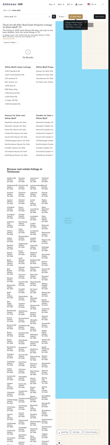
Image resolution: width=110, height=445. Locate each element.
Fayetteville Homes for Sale (23, 283)
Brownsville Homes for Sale (11, 327)
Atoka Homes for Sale (10, 240)
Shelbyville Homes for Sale (46, 294)
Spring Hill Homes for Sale (45, 389)
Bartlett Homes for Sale (10, 247)
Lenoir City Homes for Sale (33, 202)
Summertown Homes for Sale (47, 421)
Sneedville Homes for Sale (46, 325)
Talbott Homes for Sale (45, 435)
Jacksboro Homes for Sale (22, 436)
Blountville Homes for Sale (11, 287)
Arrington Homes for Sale (11, 216)
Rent (60, 4)
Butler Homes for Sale (10, 341)
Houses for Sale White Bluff (47, 71)
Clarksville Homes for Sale (11, 432)
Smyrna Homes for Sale (45, 318)
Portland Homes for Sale (45, 180)
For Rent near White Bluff (46, 82)
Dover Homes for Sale (22, 209)
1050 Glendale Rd (12, 104)
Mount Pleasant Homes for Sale (33, 398)
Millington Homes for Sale (34, 336)
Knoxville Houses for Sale (15, 130)
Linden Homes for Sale (33, 225)
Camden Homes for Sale (10, 356)
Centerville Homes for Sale (11, 378)
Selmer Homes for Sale (45, 263)
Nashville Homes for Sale (34, 430)
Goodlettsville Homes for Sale (24, 327)
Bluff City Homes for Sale (10, 295)
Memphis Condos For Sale (47, 126)
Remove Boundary (91, 432)
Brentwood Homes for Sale (11, 312)
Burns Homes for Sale (10, 334)
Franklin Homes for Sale (22, 291)
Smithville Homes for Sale (46, 310)
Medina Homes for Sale (33, 314)
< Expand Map (63, 432)
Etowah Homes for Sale (22, 269)
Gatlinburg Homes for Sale (23, 312)
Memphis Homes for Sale (33, 321)
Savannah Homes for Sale (46, 256)
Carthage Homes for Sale (11, 363)
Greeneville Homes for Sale (23, 356)
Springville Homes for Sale (46, 405)
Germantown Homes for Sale (24, 320)
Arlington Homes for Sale (10, 209)
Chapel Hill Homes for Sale (10, 386)
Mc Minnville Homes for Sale (33, 299)
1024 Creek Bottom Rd (14, 75)
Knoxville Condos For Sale (47, 130)
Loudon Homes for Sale (33, 240)
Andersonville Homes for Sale (12, 187)
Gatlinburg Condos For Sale (47, 155)
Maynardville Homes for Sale (35, 283)
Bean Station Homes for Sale (10, 262)
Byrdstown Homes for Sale (11, 348)
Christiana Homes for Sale (11, 408)
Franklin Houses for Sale (15, 148)
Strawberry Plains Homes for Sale (46, 413)
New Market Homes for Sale (33, 438)
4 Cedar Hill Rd (11, 100)
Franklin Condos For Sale (46, 148)
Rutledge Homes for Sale (45, 249)
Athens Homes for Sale (10, 232)
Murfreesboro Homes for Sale (35, 423)
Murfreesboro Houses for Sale (17, 144)
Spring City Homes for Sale (45, 380)
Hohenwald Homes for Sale (23, 422)
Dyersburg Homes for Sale (23, 223)
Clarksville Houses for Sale (16, 133)
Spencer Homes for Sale (45, 372)
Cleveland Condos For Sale (47, 151)
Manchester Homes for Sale (35, 269)
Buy (50, 4)
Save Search (99, 17)
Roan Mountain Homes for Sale (45, 209)
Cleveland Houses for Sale (16, 151)
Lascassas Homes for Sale (34, 180)
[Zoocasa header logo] (13, 4)
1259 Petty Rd (11, 96)
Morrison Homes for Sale (33, 365)
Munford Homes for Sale (33, 416)
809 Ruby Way (11, 89)
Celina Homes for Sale (10, 370)
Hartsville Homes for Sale (22, 385)
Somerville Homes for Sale (46, 341)
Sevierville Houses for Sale (16, 137)
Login (80, 4)
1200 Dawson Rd (12, 93)
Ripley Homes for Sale (45, 201)
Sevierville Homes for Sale (46, 270)
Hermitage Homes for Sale (23, 407)
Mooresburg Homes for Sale (35, 358)
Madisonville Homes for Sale (35, 261)
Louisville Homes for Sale (34, 247)
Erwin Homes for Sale (22, 252)
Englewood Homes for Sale (23, 245)
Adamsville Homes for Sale (11, 180)
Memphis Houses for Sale (15, 126)
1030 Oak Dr (10, 86)
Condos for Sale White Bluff (47, 75)
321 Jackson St (11, 78)
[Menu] (103, 4)
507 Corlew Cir (11, 82)
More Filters (77, 17)
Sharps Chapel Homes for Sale (45, 286)
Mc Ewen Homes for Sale (33, 291)
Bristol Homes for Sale (10, 319)
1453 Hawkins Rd (12, 71)
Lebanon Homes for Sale (33, 194)
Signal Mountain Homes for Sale (45, 302)
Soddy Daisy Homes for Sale (45, 333)
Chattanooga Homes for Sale (12, 401)
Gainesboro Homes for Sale (23, 298)
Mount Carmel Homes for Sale (33, 380)
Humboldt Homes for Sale (23, 429)
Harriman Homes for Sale (22, 363)
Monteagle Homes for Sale (34, 343)
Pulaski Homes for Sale (45, 194)
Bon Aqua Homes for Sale (10, 304)
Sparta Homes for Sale (45, 357)
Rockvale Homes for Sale (45, 227)
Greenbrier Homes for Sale (23, 349)
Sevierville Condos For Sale (47, 137)
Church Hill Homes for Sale (10, 416)
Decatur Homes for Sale (22, 180)
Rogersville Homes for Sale (46, 241)
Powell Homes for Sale (45, 187)
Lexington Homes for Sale (34, 218)
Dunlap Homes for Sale (22, 216)
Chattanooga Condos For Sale (48, 140)
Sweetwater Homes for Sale (47, 428)
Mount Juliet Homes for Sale (33, 389)
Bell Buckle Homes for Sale (10, 271)
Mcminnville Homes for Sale (35, 307)
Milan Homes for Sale (33, 329)
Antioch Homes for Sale (10, 194)
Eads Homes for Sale (22, 231)
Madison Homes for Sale (33, 254)
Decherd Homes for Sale (22, 194)
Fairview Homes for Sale (22, 276)
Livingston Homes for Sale (34, 232)
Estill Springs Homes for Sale (22, 260)
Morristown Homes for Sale (34, 372)
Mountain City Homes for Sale (34, 407)
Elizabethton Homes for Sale (24, 238)
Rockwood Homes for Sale (46, 234)
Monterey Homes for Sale (34, 351)
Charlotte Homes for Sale (11, 394)
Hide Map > (77, 432)
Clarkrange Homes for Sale (11, 425)
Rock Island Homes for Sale (45, 218)
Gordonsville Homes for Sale (24, 334)
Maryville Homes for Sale (34, 276)
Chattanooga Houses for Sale (17, 140)
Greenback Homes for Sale (23, 342)
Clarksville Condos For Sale (47, 133)
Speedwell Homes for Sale (46, 365)
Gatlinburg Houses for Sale (16, 155)
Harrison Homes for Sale (22, 371)
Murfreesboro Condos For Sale (48, 144)
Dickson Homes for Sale (22, 201)
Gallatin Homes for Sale (22, 305)
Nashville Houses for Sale (15, 122)
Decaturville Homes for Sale (23, 187)
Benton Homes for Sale (10, 279)
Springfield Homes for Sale (46, 397)
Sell (68, 4)
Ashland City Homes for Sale (10, 224)
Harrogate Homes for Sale (23, 378)
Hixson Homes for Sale (22, 414)
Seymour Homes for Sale (45, 278)
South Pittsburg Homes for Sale (45, 349)
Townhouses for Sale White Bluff (49, 78)
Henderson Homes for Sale (23, 393)
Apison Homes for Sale (10, 201)
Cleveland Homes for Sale (11, 439)
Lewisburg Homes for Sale (34, 210)
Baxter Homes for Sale (10, 254)
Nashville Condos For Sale (47, 122)
